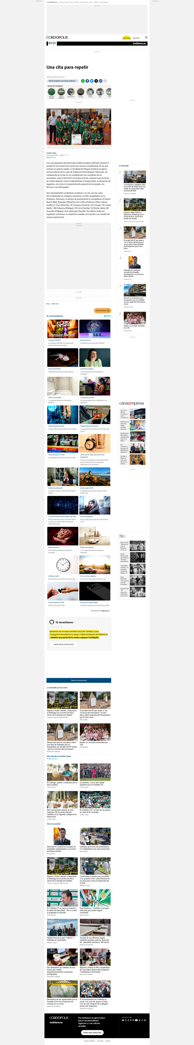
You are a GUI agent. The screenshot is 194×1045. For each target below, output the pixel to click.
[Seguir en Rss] (145, 1020)
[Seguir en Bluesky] (123, 1020)
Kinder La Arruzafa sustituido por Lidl (94, 743)
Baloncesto (55, 304)
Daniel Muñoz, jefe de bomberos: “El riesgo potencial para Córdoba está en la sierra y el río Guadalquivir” (125, 557)
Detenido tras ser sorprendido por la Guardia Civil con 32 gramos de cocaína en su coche (62, 1001)
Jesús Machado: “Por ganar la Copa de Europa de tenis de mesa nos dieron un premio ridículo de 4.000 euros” (125, 580)
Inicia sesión (136, 38)
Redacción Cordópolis (53, 751)
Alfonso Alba (64, 717)
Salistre (90, 2)
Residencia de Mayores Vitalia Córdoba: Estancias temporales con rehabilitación (125, 425)
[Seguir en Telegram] (130, 1020)
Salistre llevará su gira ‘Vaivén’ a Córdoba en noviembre (60, 939)
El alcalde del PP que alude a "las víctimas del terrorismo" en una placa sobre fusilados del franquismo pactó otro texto (134, 244)
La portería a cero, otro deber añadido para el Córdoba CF (92, 783)
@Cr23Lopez (52, 157)
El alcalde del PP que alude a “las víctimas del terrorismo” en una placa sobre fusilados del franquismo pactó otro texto (95, 713)
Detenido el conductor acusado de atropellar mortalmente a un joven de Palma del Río (61, 848)
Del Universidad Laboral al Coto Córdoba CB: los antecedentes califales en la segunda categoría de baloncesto (61, 813)
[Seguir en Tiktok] (140, 1020)
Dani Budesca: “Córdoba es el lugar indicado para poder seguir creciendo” (94, 910)
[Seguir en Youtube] (136, 1020)
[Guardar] (105, 81)
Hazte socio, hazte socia (64, 644)
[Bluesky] (92, 81)
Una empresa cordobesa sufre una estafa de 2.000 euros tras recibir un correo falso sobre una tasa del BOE (135, 188)
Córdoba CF (96, 2)
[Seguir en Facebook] (128, 1020)
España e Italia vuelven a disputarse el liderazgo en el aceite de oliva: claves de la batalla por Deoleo (62, 712)
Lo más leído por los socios (57, 688)
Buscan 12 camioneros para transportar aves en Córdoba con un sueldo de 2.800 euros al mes (134, 301)
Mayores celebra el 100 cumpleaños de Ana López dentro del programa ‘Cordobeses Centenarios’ (95, 969)
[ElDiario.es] (139, 43)
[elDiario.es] (61, 1022)
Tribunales (76, 2)
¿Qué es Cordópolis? (89, 1041)
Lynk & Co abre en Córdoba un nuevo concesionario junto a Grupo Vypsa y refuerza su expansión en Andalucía (125, 413)
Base (47, 304)
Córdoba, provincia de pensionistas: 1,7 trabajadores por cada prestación (95, 847)
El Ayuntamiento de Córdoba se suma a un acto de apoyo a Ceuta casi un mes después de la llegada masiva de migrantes (94, 1002)
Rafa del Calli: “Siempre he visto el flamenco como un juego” (125, 546)
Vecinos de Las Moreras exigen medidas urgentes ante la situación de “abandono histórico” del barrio (94, 940)
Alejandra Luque (85, 885)
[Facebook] (87, 81)
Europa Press (51, 853)
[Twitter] (96, 81)
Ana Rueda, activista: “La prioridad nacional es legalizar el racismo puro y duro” (125, 569)
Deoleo (71, 2)
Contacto (107, 1041)
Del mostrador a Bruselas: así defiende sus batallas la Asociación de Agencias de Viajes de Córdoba (124, 448)
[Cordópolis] (61, 1017)
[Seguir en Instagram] (133, 1020)
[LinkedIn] (100, 81)
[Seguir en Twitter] (126, 1020)
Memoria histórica (84, 2)
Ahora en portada (54, 824)
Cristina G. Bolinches (53, 717)
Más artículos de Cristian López (59, 756)
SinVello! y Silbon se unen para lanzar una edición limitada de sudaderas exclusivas (124, 459)
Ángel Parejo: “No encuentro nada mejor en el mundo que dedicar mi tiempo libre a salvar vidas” (125, 592)
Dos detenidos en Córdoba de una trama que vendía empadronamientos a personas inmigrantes (61, 970)
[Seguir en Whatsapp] (142, 1020)
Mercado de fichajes (104, 2)
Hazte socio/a (126, 38)
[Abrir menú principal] (146, 37)
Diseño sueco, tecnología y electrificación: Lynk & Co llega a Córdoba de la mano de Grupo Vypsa (125, 436)
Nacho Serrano (51, 915)
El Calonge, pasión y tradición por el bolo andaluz (62, 783)
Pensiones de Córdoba (64, 2)
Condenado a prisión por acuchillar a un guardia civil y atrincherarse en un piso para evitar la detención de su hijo (95, 879)
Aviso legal (100, 1041)
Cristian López (51, 153)
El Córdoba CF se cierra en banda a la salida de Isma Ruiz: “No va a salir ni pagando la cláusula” (62, 910)
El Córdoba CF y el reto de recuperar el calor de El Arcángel (95, 811)
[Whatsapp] (83, 81)
